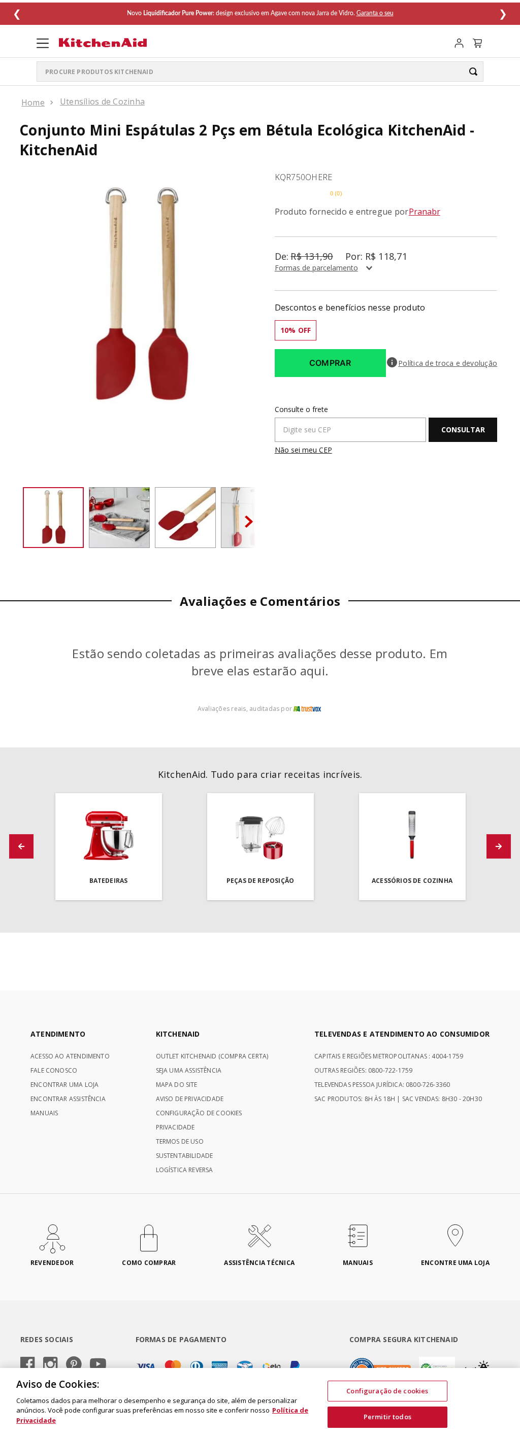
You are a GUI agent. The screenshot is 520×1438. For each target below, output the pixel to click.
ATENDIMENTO (57, 1034)
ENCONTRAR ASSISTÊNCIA (68, 1098)
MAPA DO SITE (177, 1084)
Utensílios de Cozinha (102, 101)
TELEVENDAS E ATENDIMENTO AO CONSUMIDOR (402, 1034)
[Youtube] (98, 1365)
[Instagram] (50, 1365)
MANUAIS (44, 1113)
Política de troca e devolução (447, 363)
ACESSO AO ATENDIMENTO (70, 1056)
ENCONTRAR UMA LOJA (64, 1084)
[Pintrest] (74, 1365)
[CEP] (351, 423)
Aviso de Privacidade (190, 1098)
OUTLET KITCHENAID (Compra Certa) (212, 1056)
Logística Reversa (184, 1170)
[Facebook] (27, 1365)
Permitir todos (387, 1416)
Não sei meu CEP (303, 450)
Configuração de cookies (387, 1390)
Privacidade (175, 1127)
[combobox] (260, 71)
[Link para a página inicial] (33, 102)
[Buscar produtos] (473, 71)
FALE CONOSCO (53, 1070)
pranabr (424, 211)
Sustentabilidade (184, 1155)
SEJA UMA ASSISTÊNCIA (189, 1070)
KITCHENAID (178, 1034)
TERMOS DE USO (180, 1141)
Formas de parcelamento (316, 267)
